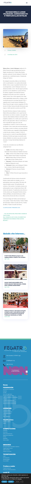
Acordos (4, 392)
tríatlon (14, 50)
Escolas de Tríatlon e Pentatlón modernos (11, 446)
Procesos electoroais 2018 (8, 395)
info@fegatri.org (10, 360)
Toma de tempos (6, 459)
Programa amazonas (7, 468)
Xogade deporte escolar (8, 448)
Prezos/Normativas (6, 410)
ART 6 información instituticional (9, 402)
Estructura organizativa (7, 394)
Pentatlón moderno (7, 421)
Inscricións (5, 432)
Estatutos (5, 391)
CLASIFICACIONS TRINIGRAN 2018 (11, 207)
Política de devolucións (7, 433)
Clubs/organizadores (7, 413)
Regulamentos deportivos (8, 435)
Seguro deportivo (6, 416)
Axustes (20, 479)
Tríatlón (4, 423)
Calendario (5, 430)
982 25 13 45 (9, 364)
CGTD (4, 456)
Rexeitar (11, 481)
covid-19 (6, 472)
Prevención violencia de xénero (9, 469)
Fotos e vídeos (6, 440)
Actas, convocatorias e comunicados (10, 397)
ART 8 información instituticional (9, 403)
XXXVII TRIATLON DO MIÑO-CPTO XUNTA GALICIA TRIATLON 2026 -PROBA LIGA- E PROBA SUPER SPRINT (15, 284)
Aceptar (4, 481)
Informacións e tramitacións (8, 389)
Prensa (9, 50)
